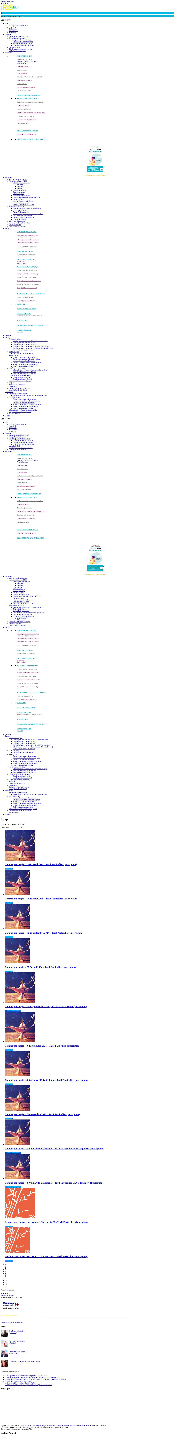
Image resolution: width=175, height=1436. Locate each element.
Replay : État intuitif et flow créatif (26, 277)
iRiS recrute (13, 29)
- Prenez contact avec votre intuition (27, 246)
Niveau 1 (20, 61)
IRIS (6, 23)
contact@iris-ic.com (7, 2)
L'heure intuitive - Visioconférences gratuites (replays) (30, 370)
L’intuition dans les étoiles (21, 195)
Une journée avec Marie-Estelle (26, 87)
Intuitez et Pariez (22, 84)
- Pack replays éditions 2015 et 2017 (27, 300)
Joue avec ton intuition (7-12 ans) (23, 205)
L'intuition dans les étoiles (24, 80)
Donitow (103, 1425)
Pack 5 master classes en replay (23, 366)
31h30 (24, 263)
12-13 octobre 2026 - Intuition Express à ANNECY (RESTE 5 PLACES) (28, 1385)
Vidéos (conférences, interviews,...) (20, 381)
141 (6, 1282)
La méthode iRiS (14, 47)
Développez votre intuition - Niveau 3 (25, 344)
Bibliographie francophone (17, 51)
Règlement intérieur (71, 1425)
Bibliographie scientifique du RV (23, 45)
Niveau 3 (35, 61)
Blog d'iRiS (12, 383)
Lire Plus (9, 869)
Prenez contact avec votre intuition (24, 350)
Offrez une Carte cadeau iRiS (30, 139)
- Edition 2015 (21, 297)
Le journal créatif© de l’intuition (23, 217)
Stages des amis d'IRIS (27, 98)
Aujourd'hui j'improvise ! (24, 109)
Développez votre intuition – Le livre (21, 49)
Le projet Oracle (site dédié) (18, 390)
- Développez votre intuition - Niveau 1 (28, 235)
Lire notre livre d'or (26, 134)
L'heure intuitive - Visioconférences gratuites (23, 410)
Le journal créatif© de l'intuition (26, 120)
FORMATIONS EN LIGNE (27, 232)
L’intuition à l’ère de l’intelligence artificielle (27, 197)
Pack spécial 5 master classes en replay (27, 288)
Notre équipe (13, 27)
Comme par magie (22, 70)
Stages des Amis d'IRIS (16, 206)
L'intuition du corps (22, 66)
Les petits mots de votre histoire (23, 353)
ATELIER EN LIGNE (25, 251)
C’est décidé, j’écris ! (19, 210)
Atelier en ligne (14, 352)
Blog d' (21, 304)
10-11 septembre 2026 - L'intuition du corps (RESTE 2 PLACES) (26, 1376)
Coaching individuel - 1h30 (21, 377)
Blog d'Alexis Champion (26, 309)
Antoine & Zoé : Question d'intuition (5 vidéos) (24, 1361)
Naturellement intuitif (23, 123)
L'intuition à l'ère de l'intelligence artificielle (30, 77)
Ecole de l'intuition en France (18, 25)
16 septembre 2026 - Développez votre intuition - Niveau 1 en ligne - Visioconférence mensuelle (35, 1379)
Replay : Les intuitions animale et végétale (29, 274)
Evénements (9, 392)
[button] (6, 20)
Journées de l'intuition (31, 294)
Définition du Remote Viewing (23, 42)
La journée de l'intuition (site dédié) (20, 412)
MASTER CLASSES (27, 267)
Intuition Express (22, 73)
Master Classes (13, 355)
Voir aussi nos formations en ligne (19, 223)
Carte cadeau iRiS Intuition (17, 226)
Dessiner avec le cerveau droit (25, 116)
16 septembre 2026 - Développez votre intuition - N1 (30, 395)
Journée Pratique (22, 63)
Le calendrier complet (27, 131)
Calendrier (8, 335)
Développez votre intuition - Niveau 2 (25, 343)
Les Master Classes (15, 397)
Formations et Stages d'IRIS (18, 181)
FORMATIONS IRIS (24, 56)
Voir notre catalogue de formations (12, 1322)
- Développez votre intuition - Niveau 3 (28, 242)
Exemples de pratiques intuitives (30, 325)
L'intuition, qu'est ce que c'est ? (19, 36)
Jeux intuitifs (22, 320)
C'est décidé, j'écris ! (23, 105)
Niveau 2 (28, 61)
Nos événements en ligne (17, 368)
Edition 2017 (30, 297)
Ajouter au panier (13, 1011)
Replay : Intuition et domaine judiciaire (28, 284)
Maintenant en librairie (96, 175)
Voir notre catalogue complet (18, 179)
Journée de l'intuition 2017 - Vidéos (24, 373)
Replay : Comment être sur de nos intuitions (27, 363)
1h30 (18, 263)
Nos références (13, 31)
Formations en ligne (15, 339)
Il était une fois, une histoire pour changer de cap (31, 112)
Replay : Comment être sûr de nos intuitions (29, 281)
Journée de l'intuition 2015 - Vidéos (24, 372)
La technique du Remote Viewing (19, 40)
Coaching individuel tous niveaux (19, 375)
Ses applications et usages (17, 38)
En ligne (7, 228)
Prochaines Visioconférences (18, 393)
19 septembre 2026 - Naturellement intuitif (18, 1381)
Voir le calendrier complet (17, 221)
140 (6, 1280)
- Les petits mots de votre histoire (26, 254)
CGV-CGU (60, 1425)
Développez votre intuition (24, 59)
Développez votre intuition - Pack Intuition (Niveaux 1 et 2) (32, 346)
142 (6, 1284)
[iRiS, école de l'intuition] (10, 9)
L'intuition (8, 34)
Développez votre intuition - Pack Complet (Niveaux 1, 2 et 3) (33, 348)
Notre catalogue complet (29, 95)
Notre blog (12, 32)
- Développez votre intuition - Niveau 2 (28, 239)
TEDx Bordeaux (14, 413)
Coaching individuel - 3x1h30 (22, 379)
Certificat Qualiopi (85, 1425)
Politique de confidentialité (46, 1425)
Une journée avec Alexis (24, 91)
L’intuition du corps (19, 190)
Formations (8, 52)
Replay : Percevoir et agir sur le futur (27, 270)
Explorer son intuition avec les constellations (30, 102)
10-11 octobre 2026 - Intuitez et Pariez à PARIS (20, 1383)
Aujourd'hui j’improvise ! (21, 212)
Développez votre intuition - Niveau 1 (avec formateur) (30, 341)
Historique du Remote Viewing (23, 43)
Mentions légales (31, 1425)
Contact (7, 415)
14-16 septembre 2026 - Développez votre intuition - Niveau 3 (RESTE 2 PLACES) (32, 1377)
